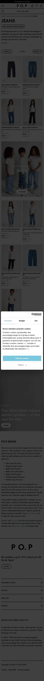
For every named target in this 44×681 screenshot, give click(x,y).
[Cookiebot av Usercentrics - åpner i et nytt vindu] (31, 314)
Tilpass (21, 365)
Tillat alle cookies (22, 358)
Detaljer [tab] (22, 321)
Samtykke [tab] (8, 321)
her (25, 343)
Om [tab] (36, 321)
